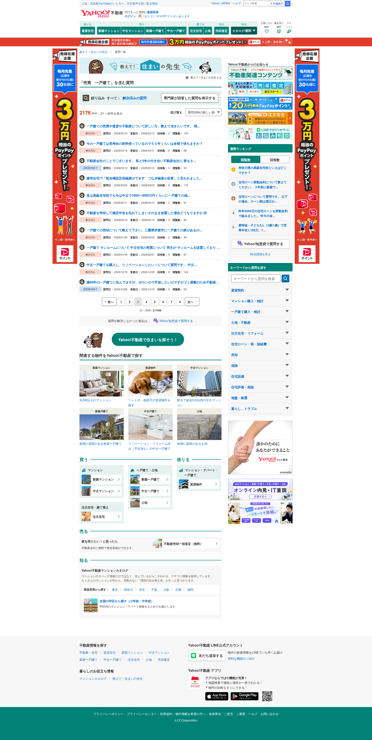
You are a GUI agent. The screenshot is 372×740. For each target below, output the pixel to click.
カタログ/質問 (241, 30)
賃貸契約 (237, 290)
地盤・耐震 (239, 397)
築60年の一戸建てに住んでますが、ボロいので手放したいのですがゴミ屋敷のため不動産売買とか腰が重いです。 (154, 282)
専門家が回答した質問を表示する (189, 97)
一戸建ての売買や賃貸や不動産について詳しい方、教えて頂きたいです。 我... (143, 126)
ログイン (130, 16)
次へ (191, 302)
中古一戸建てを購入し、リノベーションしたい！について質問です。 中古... (142, 264)
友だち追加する (211, 655)
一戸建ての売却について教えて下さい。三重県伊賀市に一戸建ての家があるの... (144, 230)
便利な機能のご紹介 (241, 658)
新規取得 (152, 12)
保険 (234, 365)
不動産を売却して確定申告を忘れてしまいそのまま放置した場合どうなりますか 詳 (147, 212)
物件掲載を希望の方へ (190, 714)
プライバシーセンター (142, 714)
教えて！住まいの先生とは (206, 77)
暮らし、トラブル (244, 408)
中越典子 (278, 3)
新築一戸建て (155, 30)
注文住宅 (196, 30)
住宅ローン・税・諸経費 (249, 344)
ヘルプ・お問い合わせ (263, 714)
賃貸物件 (196, 484)
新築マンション (108, 30)
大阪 (166, 589)
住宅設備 (237, 376)
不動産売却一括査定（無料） (183, 543)
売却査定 (221, 30)
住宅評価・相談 (242, 387)
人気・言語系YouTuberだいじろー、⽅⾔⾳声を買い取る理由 (120, 3)
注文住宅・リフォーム (247, 333)
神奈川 (128, 589)
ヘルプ (236, 3)
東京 (115, 589)
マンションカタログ (93, 678)
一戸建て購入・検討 (245, 311)
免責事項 (215, 714)
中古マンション (132, 30)
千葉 (154, 589)
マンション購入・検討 (247, 300)
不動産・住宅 (88, 652)
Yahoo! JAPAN (220, 3)
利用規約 (166, 714)
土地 (208, 30)
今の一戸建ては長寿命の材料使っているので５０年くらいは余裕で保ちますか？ (145, 143)
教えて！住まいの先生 (128, 678)
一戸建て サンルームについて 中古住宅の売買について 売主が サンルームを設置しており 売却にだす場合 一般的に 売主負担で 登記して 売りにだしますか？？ (154, 247)
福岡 (190, 589)
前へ (111, 302)
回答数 (275, 159)
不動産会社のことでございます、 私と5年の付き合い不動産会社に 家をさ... (141, 160)
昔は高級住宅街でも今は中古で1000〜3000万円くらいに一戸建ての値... (138, 195)
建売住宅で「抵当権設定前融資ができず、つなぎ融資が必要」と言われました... (144, 178)
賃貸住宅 (88, 30)
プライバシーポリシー (108, 714)
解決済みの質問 (134, 97)
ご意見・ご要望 (234, 714)
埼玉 (142, 589)
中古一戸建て (176, 30)
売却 (234, 354)
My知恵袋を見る (260, 254)
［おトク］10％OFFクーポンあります (166, 16)
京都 (178, 589)
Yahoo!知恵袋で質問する (176, 321)
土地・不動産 (241, 322)
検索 (287, 3)
